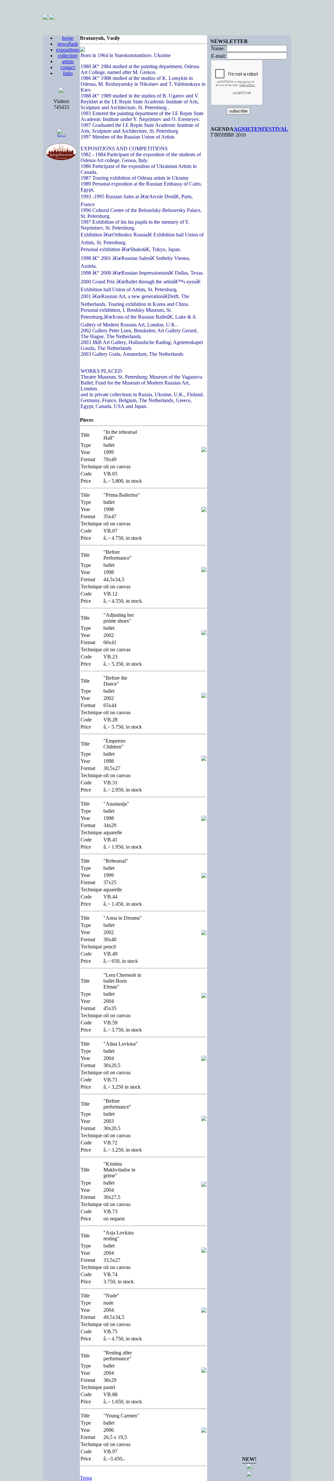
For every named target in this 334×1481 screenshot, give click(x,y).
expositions (67, 50)
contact (67, 67)
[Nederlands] (45, 18)
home (67, 38)
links (68, 73)
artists (68, 61)
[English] (51, 18)
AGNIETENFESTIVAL (261, 129)
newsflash (67, 44)
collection (68, 55)
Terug (86, 1478)
